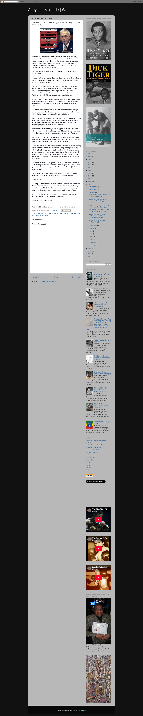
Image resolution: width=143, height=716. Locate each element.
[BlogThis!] (64, 210)
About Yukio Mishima (101, 289)
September (93, 225)
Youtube (88, 467)
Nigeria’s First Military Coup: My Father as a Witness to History (101, 389)
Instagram (89, 462)
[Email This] (62, 210)
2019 (90, 173)
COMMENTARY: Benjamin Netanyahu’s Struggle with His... (98, 200)
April (91, 239)
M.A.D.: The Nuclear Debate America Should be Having (102, 357)
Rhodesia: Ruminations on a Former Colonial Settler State (102, 405)
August (92, 228)
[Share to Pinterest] (70, 210)
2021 (90, 167)
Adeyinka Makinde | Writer (50, 10)
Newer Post (37, 277)
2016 (90, 181)
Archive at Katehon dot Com (95, 447)
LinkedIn (88, 465)
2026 (90, 154)
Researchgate (90, 457)
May (91, 236)
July (91, 231)
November (93, 189)
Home (57, 277)
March (92, 242)
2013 (90, 251)
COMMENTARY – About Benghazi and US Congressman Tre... (97, 215)
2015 (90, 184)
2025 (90, 156)
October (92, 192)
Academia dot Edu (92, 452)
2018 (90, 176)
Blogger (83, 710)
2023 (90, 162)
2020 (90, 170)
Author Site (89, 460)
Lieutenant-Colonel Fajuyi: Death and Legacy (102, 373)
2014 (90, 248)
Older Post (76, 277)
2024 (90, 159)
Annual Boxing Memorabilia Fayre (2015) (98, 221)
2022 (90, 165)
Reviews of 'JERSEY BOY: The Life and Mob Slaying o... (99, 206)
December (93, 187)
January (92, 245)
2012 (90, 254)
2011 (89, 257)
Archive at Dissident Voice (94, 450)
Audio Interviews (91, 455)
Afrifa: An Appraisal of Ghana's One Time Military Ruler (101, 304)
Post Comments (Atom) (48, 281)
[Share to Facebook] (68, 210)
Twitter (88, 470)
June (91, 234)
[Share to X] (66, 210)
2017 (90, 179)
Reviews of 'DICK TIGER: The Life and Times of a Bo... (99, 210)
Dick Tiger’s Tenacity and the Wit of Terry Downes (100, 195)
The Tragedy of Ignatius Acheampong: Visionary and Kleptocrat (102, 274)
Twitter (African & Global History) (96, 445)
